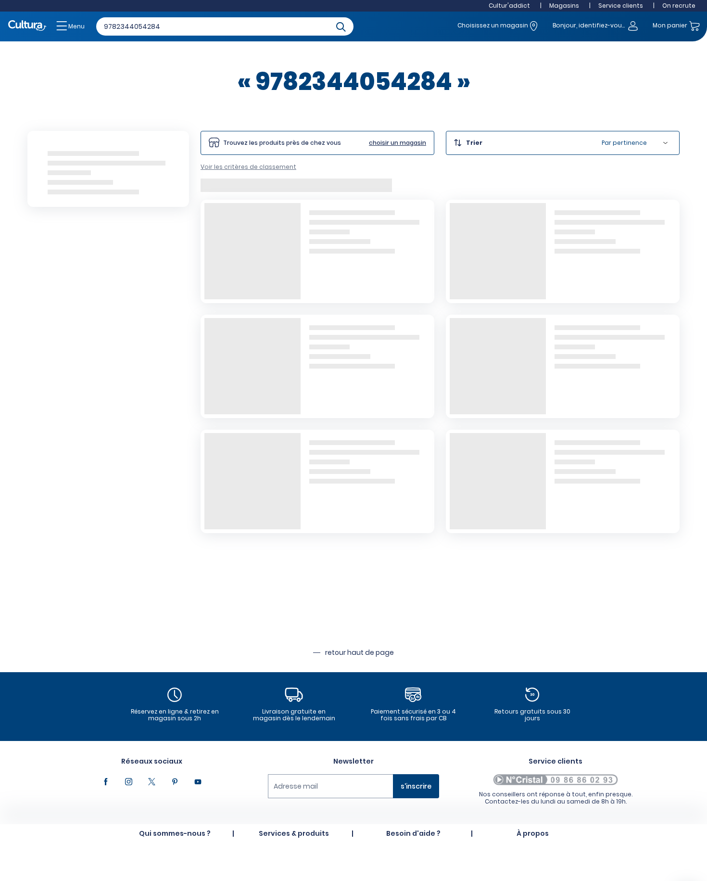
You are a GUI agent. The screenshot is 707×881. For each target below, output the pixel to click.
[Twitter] (151, 782)
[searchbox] (225, 26)
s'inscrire (416, 786)
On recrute (678, 5)
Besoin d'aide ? (413, 833)
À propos (533, 833)
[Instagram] (128, 782)
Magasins (564, 5)
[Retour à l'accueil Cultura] (27, 26)
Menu (76, 26)
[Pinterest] (174, 782)
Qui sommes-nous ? (175, 833)
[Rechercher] (341, 26)
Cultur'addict (509, 5)
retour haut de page (359, 652)
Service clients (620, 5)
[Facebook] (105, 782)
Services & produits (294, 833)
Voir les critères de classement (248, 167)
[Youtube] (197, 782)
